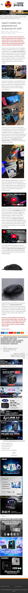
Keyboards (14, 32)
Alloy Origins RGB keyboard (10, 337)
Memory (3, 342)
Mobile (18, 32)
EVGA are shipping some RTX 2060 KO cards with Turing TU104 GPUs (10, 349)
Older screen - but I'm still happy (9, 450)
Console (16, 16)
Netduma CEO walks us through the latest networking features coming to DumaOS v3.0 (18, 355)
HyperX (14, 340)
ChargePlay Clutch (23, 337)
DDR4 (11, 338)
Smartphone (4, 33)
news (13, 342)
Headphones (9, 32)
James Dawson (6, 31)
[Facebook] (16, 586)
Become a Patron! (6, 329)
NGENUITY (18, 342)
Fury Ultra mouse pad (6, 340)
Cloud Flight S (4, 338)
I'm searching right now (7, 443)
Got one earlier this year (7, 445)
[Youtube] (19, 586)
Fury (15, 338)
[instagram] (21, 586)
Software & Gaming (8, 16)
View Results (14, 455)
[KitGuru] (14, 4)
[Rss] (15, 586)
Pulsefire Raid (14, 343)
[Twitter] (18, 586)
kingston (20, 340)
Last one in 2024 (5, 448)
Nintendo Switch (5, 343)
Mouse (21, 32)
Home (1, 16)
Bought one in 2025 (6, 446)
